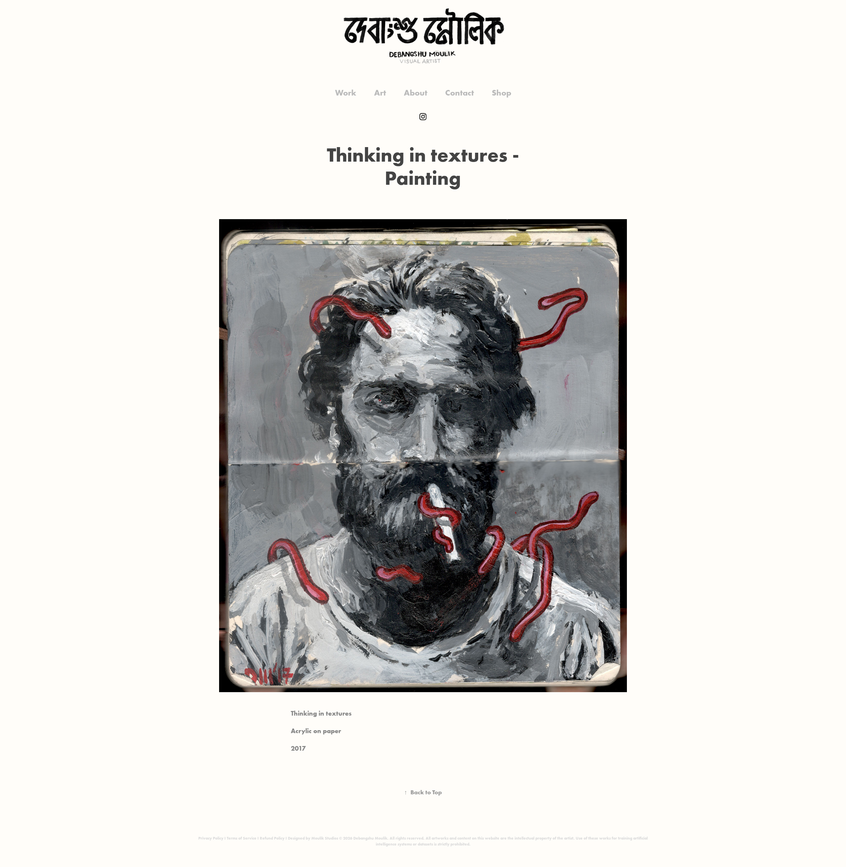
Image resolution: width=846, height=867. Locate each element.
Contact (459, 93)
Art (380, 93)
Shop (501, 93)
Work (345, 93)
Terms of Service (241, 838)
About (415, 93)
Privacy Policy (210, 838)
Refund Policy (272, 838)
